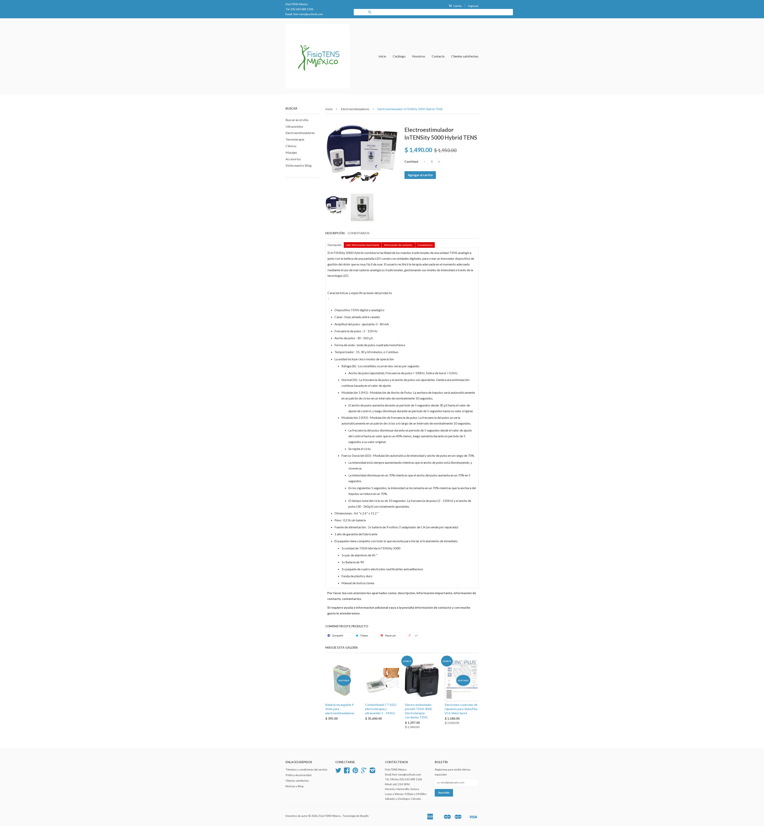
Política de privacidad (298, 775)
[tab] (334, 245)
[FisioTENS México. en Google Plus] (364, 771)
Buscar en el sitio (297, 120)
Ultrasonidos (294, 126)
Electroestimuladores (300, 133)
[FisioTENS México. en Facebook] (347, 771)
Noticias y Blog (294, 786)
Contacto (438, 56)
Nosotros (418, 56)
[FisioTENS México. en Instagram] (372, 771)
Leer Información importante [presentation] (362, 245)
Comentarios (358, 233)
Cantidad (411, 161)
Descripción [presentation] (334, 245)
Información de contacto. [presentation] (398, 245)
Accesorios (293, 159)
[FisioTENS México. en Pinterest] (355, 771)
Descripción (335, 233)
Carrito (457, 6)
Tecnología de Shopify (355, 815)
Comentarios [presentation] (425, 245)
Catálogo (399, 56)
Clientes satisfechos (464, 56)
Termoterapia (295, 139)
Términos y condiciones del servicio (306, 769)
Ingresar (473, 6)
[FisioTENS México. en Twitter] (338, 771)
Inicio (382, 56)
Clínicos (291, 146)
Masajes (291, 152)
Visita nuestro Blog (299, 165)
